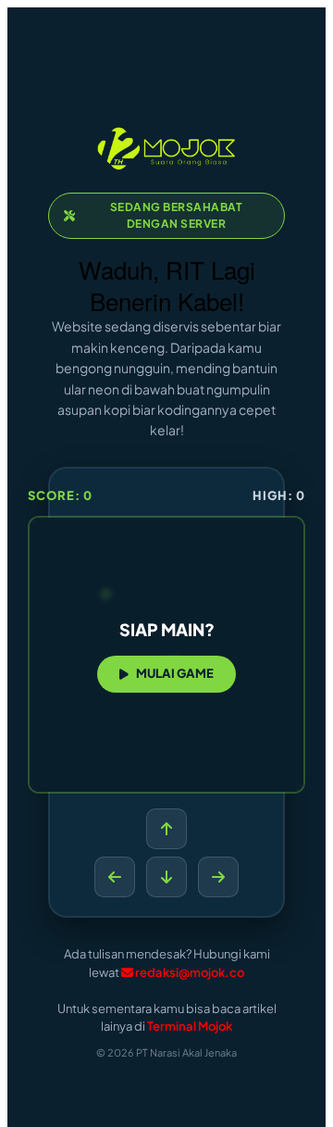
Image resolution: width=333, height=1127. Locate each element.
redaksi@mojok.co (189, 972)
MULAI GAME (175, 673)
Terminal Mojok (189, 1026)
